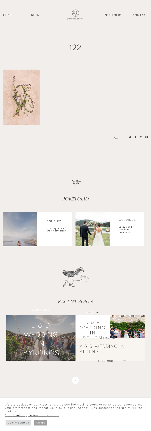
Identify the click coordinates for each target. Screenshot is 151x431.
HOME (7, 15)
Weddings (127, 219)
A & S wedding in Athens (102, 348)
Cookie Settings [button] (18, 422)
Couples (53, 221)
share (116, 138)
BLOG (35, 15)
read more (106, 360)
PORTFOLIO (112, 15)
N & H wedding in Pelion (93, 330)
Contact (140, 15)
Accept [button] (40, 422)
